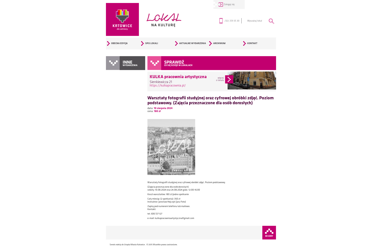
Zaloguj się (229, 4)
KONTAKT (252, 43)
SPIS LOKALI (151, 43)
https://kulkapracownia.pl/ (168, 85)
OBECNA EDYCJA (119, 43)
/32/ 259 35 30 (233, 21)
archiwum (219, 43)
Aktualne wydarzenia (192, 43)
